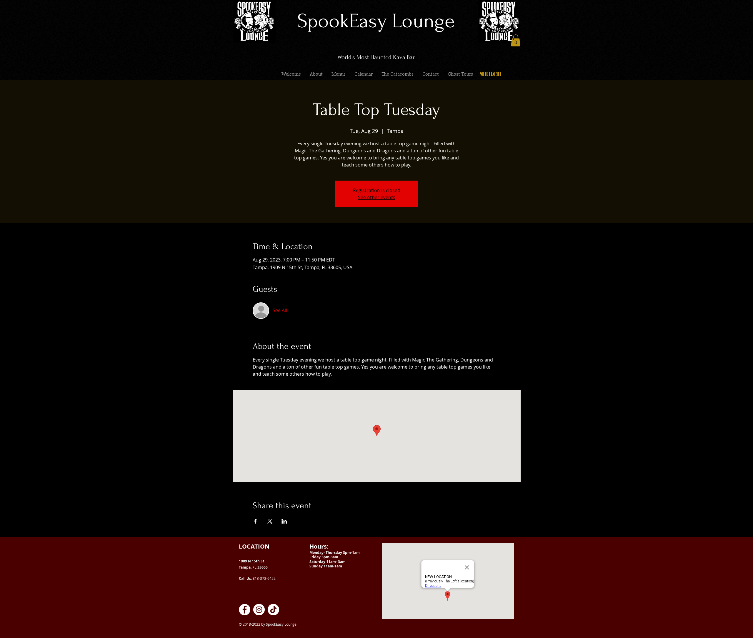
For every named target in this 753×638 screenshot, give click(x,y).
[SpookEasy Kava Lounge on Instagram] (259, 609)
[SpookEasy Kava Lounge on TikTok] (273, 609)
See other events (376, 197)
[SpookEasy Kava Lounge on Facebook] (244, 609)
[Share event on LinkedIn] (284, 521)
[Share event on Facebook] (255, 521)
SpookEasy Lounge (376, 21)
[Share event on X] (270, 521)
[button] (516, 40)
